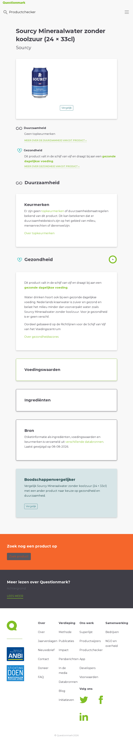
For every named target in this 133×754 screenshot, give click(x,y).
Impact (64, 650)
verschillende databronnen (84, 441)
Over (41, 632)
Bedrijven (112, 632)
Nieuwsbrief (46, 650)
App (82, 659)
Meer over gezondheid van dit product (51, 166)
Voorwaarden (88, 677)
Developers (87, 668)
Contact (43, 659)
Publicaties (66, 641)
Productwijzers (90, 641)
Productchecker (22, 12)
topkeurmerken (52, 211)
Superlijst (86, 632)
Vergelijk (66, 107)
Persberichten (69, 659)
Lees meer (15, 596)
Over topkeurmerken (39, 233)
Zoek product (19, 556)
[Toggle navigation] (126, 12)
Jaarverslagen (47, 641)
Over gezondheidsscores (41, 336)
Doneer (43, 668)
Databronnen (68, 682)
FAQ (41, 677)
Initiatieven (66, 700)
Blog (62, 691)
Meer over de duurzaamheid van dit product (54, 140)
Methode (65, 632)
